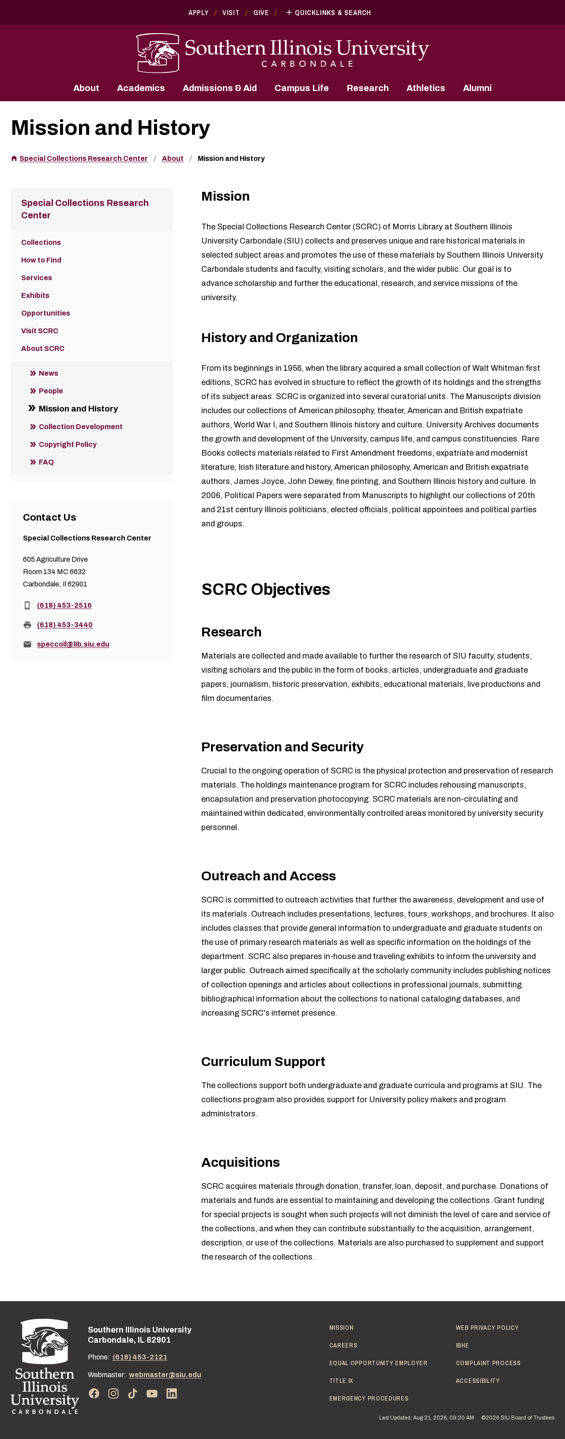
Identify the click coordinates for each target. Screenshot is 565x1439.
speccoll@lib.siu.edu (73, 644)
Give (261, 12)
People (51, 391)
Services (36, 278)
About (86, 88)
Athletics (426, 88)
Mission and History (231, 158)
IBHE (462, 1345)
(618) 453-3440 (65, 624)
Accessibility (478, 1381)
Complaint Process (488, 1363)
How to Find (41, 260)
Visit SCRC (39, 331)
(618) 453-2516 (64, 605)
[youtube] (152, 1393)
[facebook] (94, 1393)
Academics (141, 88)
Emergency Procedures (369, 1398)
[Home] (45, 1366)
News (48, 373)
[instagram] (113, 1393)
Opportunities (45, 313)
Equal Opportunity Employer (378, 1363)
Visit (231, 12)
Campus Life (302, 88)
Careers (343, 1345)
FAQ (46, 462)
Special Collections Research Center (83, 158)
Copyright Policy (68, 444)
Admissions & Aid (220, 88)
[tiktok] (133, 1393)
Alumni (477, 88)
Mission (341, 1328)
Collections (41, 242)
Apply (198, 12)
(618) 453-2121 (140, 1357)
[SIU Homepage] (282, 53)
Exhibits (35, 295)
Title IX (341, 1381)
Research (368, 88)
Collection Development (81, 426)
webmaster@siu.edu (165, 1374)
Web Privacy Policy (487, 1328)
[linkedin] (172, 1393)
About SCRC (42, 348)
